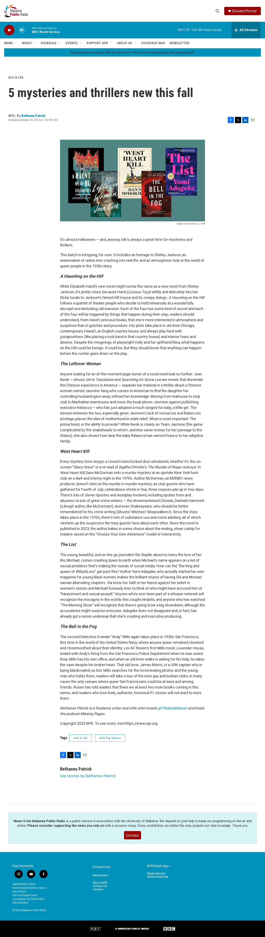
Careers (98, 889)
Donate (132, 835)
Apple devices (156, 873)
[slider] (28, 30)
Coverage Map (153, 43)
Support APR (97, 43)
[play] (9, 30)
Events (72, 43)
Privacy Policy (102, 867)
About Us (124, 43)
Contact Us (100, 886)
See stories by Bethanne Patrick (88, 775)
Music (27, 43)
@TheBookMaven (172, 708)
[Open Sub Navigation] (16, 43)
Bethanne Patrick (33, 116)
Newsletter (180, 43)
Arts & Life (15, 77)
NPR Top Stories (110, 738)
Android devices (157, 876)
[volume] (21, 30)
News (8, 43)
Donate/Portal (244, 11)
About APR (100, 882)
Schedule (49, 43)
